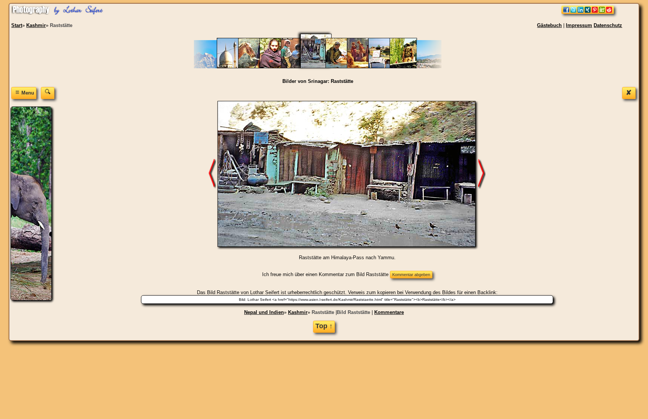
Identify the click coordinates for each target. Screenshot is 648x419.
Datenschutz (608, 25)
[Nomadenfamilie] (277, 66)
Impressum (579, 25)
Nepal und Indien (264, 312)
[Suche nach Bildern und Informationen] (47, 93)
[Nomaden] (256, 66)
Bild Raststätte (353, 312)
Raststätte (323, 312)
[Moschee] (234, 66)
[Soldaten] (407, 66)
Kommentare (389, 312)
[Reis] (343, 66)
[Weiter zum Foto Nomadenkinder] (212, 173)
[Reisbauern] (364, 66)
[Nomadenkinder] (298, 66)
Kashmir (298, 312)
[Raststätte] (321, 66)
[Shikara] (386, 66)
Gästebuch (549, 25)
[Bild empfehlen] (587, 12)
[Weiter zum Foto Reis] (482, 173)
